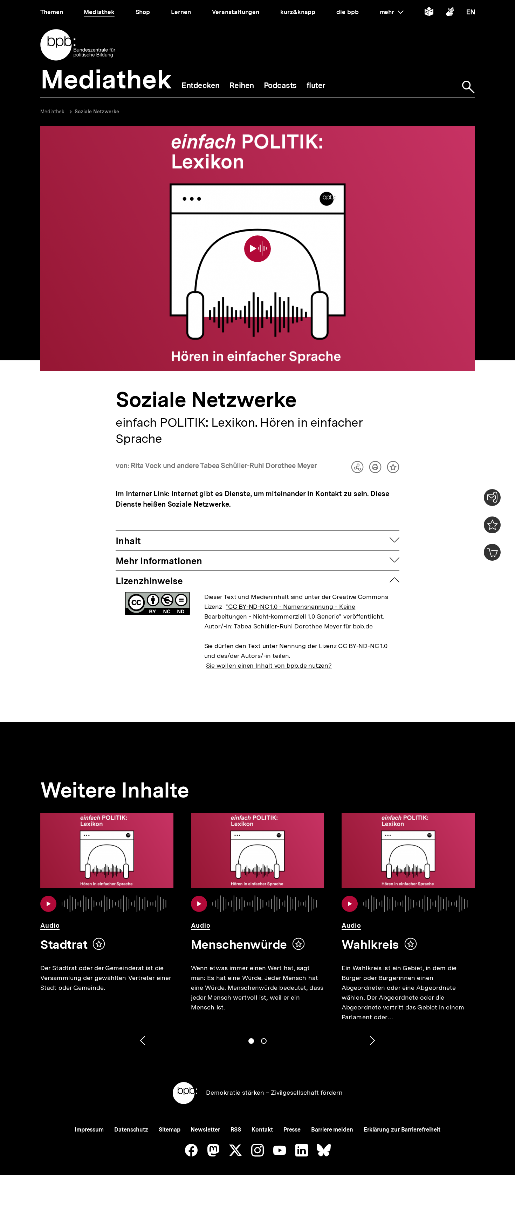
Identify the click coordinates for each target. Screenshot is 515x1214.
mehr (392, 11)
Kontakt (262, 1129)
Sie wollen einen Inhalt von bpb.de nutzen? (269, 665)
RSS (236, 1129)
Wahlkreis (370, 944)
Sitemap (169, 1129)
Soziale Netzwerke (97, 111)
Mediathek (52, 111)
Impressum (89, 1129)
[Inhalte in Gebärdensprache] (450, 13)
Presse (292, 1129)
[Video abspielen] (257, 249)
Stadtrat (63, 944)
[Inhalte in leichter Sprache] (429, 13)
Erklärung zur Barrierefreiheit (402, 1129)
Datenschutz (131, 1129)
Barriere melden (332, 1129)
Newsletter (205, 1129)
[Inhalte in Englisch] (471, 13)
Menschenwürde (239, 944)
